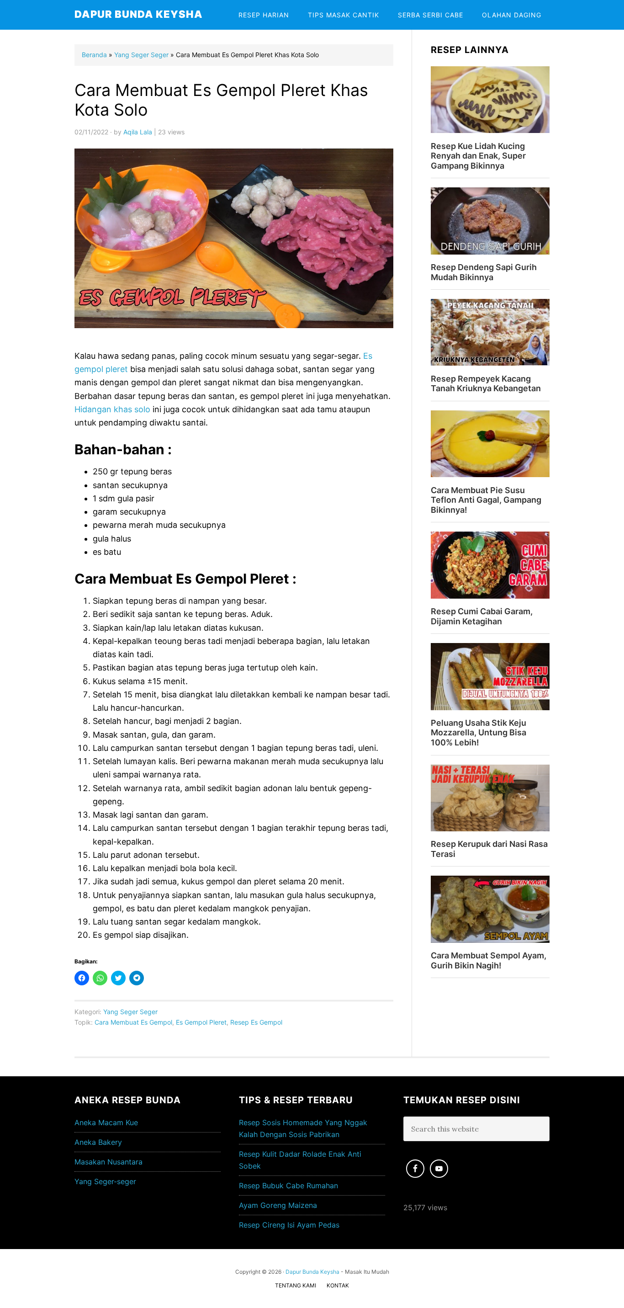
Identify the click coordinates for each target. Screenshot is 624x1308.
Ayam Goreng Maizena (278, 1205)
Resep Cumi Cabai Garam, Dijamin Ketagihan (482, 616)
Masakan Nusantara (108, 1161)
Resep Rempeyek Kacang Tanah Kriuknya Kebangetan (486, 383)
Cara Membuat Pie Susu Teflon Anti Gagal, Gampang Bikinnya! (486, 500)
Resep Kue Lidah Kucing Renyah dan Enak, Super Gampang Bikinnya (478, 155)
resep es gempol (256, 1022)
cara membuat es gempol (133, 1022)
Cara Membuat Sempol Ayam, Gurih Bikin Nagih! (488, 960)
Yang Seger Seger (130, 1012)
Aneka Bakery (98, 1142)
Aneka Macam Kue (106, 1122)
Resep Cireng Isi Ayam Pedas (289, 1224)
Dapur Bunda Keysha (138, 14)
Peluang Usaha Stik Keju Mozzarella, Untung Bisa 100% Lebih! (478, 732)
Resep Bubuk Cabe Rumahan (288, 1185)
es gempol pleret (201, 1022)
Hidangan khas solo (112, 409)
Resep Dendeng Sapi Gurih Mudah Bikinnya (484, 272)
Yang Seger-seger (105, 1181)
